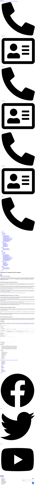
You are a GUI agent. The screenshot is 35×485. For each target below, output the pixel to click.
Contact (2, 250)
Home (2, 232)
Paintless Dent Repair (5, 246)
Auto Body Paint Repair (5, 244)
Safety (2, 357)
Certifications (3, 354)
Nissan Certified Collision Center (6, 240)
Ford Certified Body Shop (6, 236)
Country (2, 332)
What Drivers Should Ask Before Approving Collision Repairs (9, 348)
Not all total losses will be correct (21, 283)
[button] (3, 478)
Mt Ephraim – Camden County (6, 249)
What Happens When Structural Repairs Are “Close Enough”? (9, 346)
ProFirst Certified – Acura (6, 235)
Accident (3, 351)
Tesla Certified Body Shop (6, 241)
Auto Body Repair (5, 243)
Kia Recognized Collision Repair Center (7, 239)
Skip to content (2, 0)
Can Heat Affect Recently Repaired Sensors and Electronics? (9, 347)
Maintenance (3, 356)
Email (2, 333)
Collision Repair (4, 355)
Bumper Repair (4, 263)
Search (1, 270)
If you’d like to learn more (26, 323)
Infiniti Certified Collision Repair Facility (7, 258)
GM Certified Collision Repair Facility (7, 237)
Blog (2, 266)
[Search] (8, 325)
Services (2, 242)
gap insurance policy (3, 319)
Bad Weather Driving (4, 353)
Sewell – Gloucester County (6, 268)
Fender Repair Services (5, 245)
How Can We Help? (2, 336)
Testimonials (4, 253)
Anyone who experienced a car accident (4, 277)
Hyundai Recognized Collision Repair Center (8, 238)
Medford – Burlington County (6, 248)
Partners (2, 234)
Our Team (4, 233)
